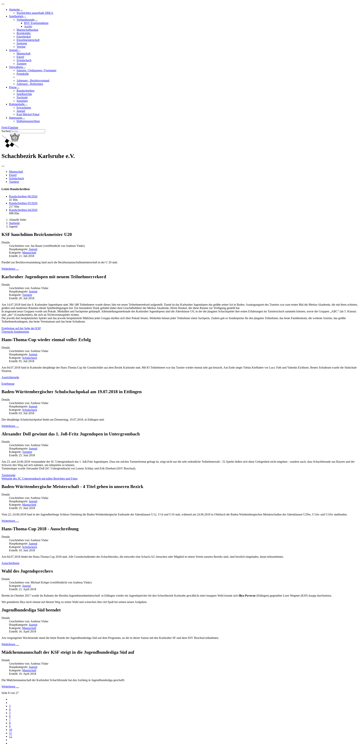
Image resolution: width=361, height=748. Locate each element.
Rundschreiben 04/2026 (23, 210)
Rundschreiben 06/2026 (23, 196)
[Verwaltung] (24, 68)
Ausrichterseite (10, 377)
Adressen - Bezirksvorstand (33, 80)
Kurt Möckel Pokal (28, 114)
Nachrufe (22, 97)
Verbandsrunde (25, 19)
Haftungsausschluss (28, 121)
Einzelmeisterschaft (28, 40)
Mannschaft (23, 53)
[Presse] (18, 88)
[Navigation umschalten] (3, 4)
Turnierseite (8, 475)
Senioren (22, 43)
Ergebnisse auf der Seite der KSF (21, 328)
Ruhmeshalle (16, 104)
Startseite (14, 9)
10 (10, 729)
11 (10, 733)
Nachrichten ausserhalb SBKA (35, 12)
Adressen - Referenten (30, 83)
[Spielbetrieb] (24, 17)
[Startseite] (21, 10)
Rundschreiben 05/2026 (23, 203)
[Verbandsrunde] (35, 20)
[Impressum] (23, 118)
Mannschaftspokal (27, 29)
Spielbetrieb (16, 16)
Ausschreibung (10, 563)
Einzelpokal (24, 36)
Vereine (21, 46)
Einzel (20, 56)
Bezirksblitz (24, 33)
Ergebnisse (8, 383)
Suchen (6, 131)
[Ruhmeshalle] (25, 105)
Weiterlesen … (10, 268)
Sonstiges (22, 100)
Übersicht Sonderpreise (15, 331)
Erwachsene (24, 107)
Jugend (13, 50)
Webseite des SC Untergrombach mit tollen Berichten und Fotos (39, 478)
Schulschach (24, 60)
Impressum (15, 117)
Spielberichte (24, 94)
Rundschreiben (25, 90)
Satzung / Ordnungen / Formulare (36, 70)
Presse (13, 87)
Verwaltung (16, 67)
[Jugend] (18, 51)
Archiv (28, 26)
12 (10, 736)
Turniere (22, 63)
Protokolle (23, 73)
